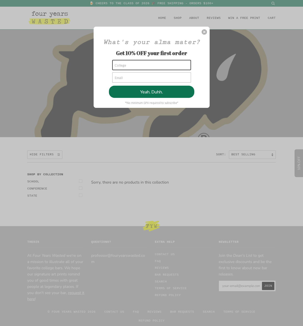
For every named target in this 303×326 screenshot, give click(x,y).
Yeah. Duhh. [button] (151, 91)
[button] (204, 32)
